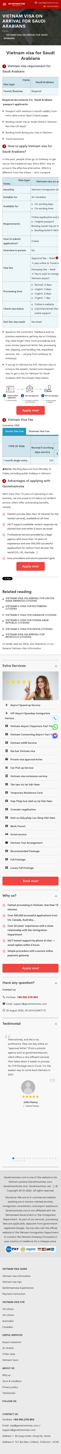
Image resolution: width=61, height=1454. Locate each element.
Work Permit (17, 826)
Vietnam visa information (16, 1276)
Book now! (30, 881)
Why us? (9, 896)
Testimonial (12, 1024)
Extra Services (14, 666)
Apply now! (30, 410)
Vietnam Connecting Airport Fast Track (33, 734)
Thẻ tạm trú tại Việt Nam (25, 784)
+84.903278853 (53, 6)
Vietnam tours (10, 1360)
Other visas (8, 1354)
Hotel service (18, 834)
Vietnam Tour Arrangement (26, 842)
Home (5, 31)
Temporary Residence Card (26, 792)
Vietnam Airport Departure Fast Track (32, 726)
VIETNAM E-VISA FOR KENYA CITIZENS (29, 629)
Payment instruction (13, 1293)
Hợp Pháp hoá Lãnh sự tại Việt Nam (31, 801)
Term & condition (12, 1381)
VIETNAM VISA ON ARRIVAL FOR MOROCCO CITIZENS (24, 635)
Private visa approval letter (26, 759)
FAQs (26, 644)
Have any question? (19, 983)
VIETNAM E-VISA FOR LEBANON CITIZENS (30, 615)
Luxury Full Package (22, 868)
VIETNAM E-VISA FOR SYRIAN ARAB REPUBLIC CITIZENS (27, 621)
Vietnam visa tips (12, 1281)
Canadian (7, 1327)
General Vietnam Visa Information (21, 648)
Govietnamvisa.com (16, 1210)
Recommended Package (25, 851)
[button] (13, 1158)
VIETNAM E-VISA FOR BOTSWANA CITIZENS (26, 607)
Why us (6, 1375)
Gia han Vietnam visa (22, 751)
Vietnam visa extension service (28, 776)
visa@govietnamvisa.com (24, 1425)
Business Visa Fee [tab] (39, 431)
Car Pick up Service (21, 767)
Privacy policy (10, 1387)
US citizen (8, 1309)
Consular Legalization (23, 809)
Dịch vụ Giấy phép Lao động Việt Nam (32, 818)
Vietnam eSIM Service (23, 743)
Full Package (17, 859)
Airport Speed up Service (25, 705)
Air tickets (8, 1348)
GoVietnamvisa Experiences (18, 1287)
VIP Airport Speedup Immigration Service (27, 716)
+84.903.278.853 (27, 997)
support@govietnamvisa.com (48, 3)
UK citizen (8, 1315)
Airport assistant (11, 1342)
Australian (8, 1321)
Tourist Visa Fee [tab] (14, 431)
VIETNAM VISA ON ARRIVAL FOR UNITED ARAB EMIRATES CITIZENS (29, 599)
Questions (40, 644)
